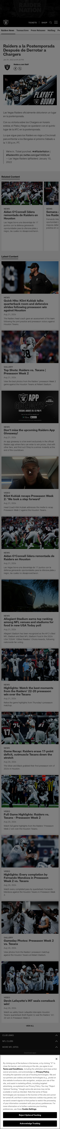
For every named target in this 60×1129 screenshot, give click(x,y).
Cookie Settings (29, 1109)
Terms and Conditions (13, 1069)
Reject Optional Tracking (30, 1115)
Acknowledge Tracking (30, 1123)
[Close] (56, 1059)
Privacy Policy (42, 1072)
